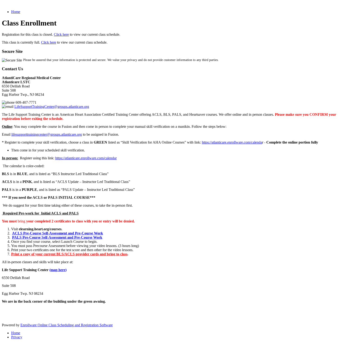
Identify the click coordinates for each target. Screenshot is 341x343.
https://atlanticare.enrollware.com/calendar (86, 158)
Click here (61, 34)
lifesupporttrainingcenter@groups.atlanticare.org (46, 134)
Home (15, 12)
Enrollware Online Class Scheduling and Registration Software (66, 325)
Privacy (16, 337)
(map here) (58, 270)
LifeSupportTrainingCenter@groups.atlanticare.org (51, 107)
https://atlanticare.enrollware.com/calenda (232, 142)
